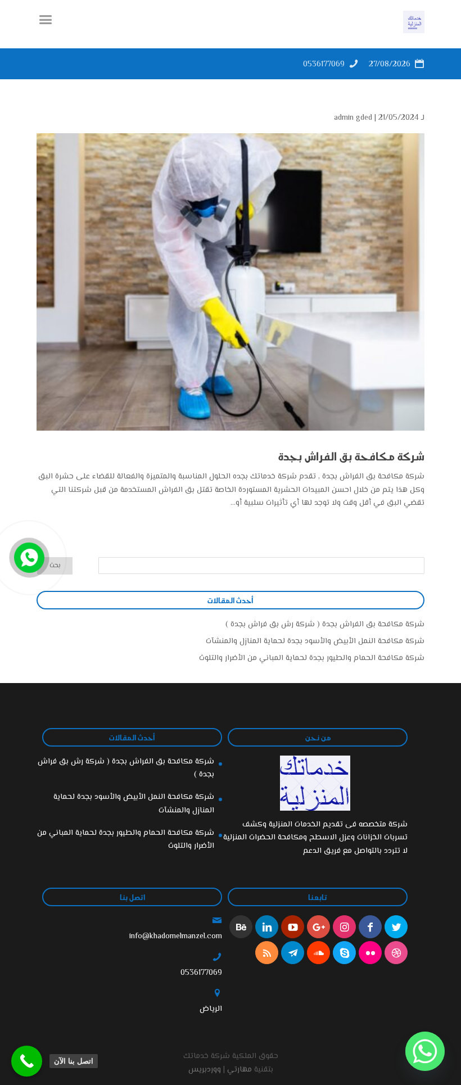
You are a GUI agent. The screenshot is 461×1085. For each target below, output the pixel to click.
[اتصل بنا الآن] (26, 1061)
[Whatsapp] (425, 1051)
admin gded (353, 118)
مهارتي (239, 1070)
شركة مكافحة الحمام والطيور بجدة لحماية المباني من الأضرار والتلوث (311, 658)
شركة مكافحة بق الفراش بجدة (351, 456)
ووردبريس (204, 1070)
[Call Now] (28, 556)
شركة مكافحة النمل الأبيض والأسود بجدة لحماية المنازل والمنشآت (315, 641)
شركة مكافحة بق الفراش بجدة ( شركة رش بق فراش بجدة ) (324, 624)
